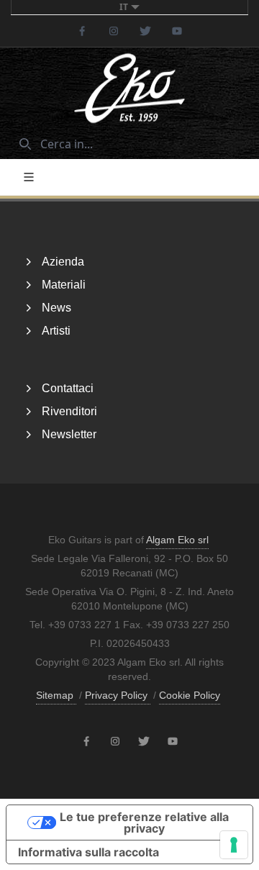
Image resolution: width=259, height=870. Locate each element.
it (123, 7)
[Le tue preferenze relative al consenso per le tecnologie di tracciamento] (233, 844)
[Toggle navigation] (29, 177)
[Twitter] (145, 31)
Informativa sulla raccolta (88, 852)
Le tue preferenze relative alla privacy (144, 822)
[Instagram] (114, 31)
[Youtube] (177, 31)
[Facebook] (82, 31)
